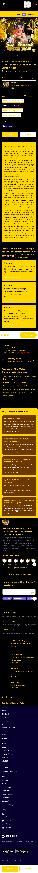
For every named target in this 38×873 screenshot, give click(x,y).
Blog (3, 724)
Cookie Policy (29, 841)
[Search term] (28, 4)
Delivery (5, 780)
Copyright (5, 798)
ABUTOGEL (6, 613)
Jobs (3, 764)
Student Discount (8, 728)
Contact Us (6, 801)
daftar (4, 735)
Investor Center (7, 751)
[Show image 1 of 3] (17, 55)
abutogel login (17, 14)
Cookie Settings (8, 804)
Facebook (9, 817)
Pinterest (9, 827)
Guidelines (6, 791)
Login (4, 731)
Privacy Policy (18, 841)
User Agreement (7, 841)
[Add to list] (4, 561)
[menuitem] (5, 14)
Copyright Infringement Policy (13, 703)
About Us (5, 747)
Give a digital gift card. (24, 353)
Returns (4, 784)
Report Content (8, 697)
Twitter (8, 820)
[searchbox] (19, 592)
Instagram (9, 813)
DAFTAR (28, 869)
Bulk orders (6, 738)
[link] (7, 598)
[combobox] (27, 4)
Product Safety (7, 794)
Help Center (6, 787)
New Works (6, 721)
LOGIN (9, 869)
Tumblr (8, 824)
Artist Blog (6, 768)
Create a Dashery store (10, 771)
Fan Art (4, 717)
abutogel (5, 14)
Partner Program (8, 754)
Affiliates (5, 757)
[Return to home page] (12, 4)
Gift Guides (6, 714)
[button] (28, 564)
